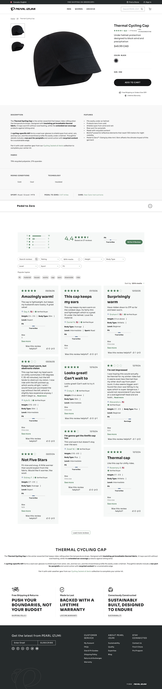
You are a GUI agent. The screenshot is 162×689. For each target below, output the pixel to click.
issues (37, 277)
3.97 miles (64, 195)
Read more (42, 396)
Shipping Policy (19, 615)
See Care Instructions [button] (93, 195)
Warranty (88, 662)
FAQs (86, 647)
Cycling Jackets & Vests (53, 146)
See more (26, 341)
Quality (111, 647)
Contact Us (137, 643)
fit (20, 277)
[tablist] (69, 9)
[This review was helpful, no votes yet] (47, 348)
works (45, 277)
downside (69, 277)
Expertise (112, 651)
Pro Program (137, 651)
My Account (89, 643)
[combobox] (50, 259)
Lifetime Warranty (68, 615)
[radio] (116, 60)
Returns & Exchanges (93, 658)
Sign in (148, 2)
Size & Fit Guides (91, 651)
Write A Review (134, 242)
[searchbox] (26, 259)
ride (78, 277)
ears (59, 277)
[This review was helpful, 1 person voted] (133, 352)
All (17, 18)
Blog (110, 654)
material (27, 277)
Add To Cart (132, 82)
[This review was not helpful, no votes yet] (52, 348)
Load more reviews (81, 533)
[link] (69, 9)
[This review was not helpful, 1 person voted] (95, 354)
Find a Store (134, 2)
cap (52, 277)
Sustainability (115, 615)
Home (13, 18)
